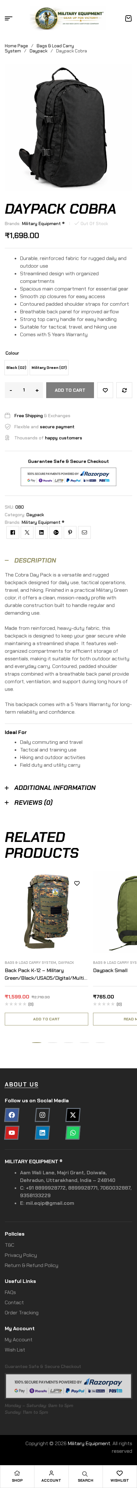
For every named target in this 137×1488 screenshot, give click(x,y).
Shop (17, 1480)
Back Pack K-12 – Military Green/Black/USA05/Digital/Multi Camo (44, 978)
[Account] (51, 1473)
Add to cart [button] (46, 1019)
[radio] (16, 367)
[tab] (68, 560)
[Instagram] (42, 1115)
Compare (124, 390)
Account (51, 1480)
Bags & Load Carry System (30, 962)
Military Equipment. (89, 1443)
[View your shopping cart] (128, 18)
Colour (12, 353)
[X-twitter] (73, 1115)
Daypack (38, 51)
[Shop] (17, 1473)
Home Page (16, 46)
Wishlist (120, 1480)
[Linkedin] (42, 1133)
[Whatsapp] (73, 1133)
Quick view (77, 911)
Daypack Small (110, 970)
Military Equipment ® (43, 223)
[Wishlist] (120, 1473)
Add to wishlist (105, 390)
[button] (36, 1042)
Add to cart (70, 390)
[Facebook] (11, 1115)
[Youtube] (11, 1133)
